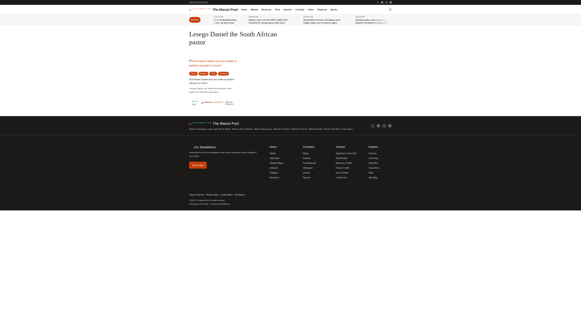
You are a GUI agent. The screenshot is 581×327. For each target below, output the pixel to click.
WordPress (225, 204)
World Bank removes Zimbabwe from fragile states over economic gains (321, 21)
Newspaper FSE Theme (199, 204)
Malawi (193, 74)
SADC (213, 74)
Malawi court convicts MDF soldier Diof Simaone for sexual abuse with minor (268, 21)
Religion (203, 74)
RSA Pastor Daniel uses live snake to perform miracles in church (211, 81)
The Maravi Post (225, 10)
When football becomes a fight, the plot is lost (225, 21)
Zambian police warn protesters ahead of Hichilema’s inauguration (371, 21)
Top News (223, 74)
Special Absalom (229, 103)
